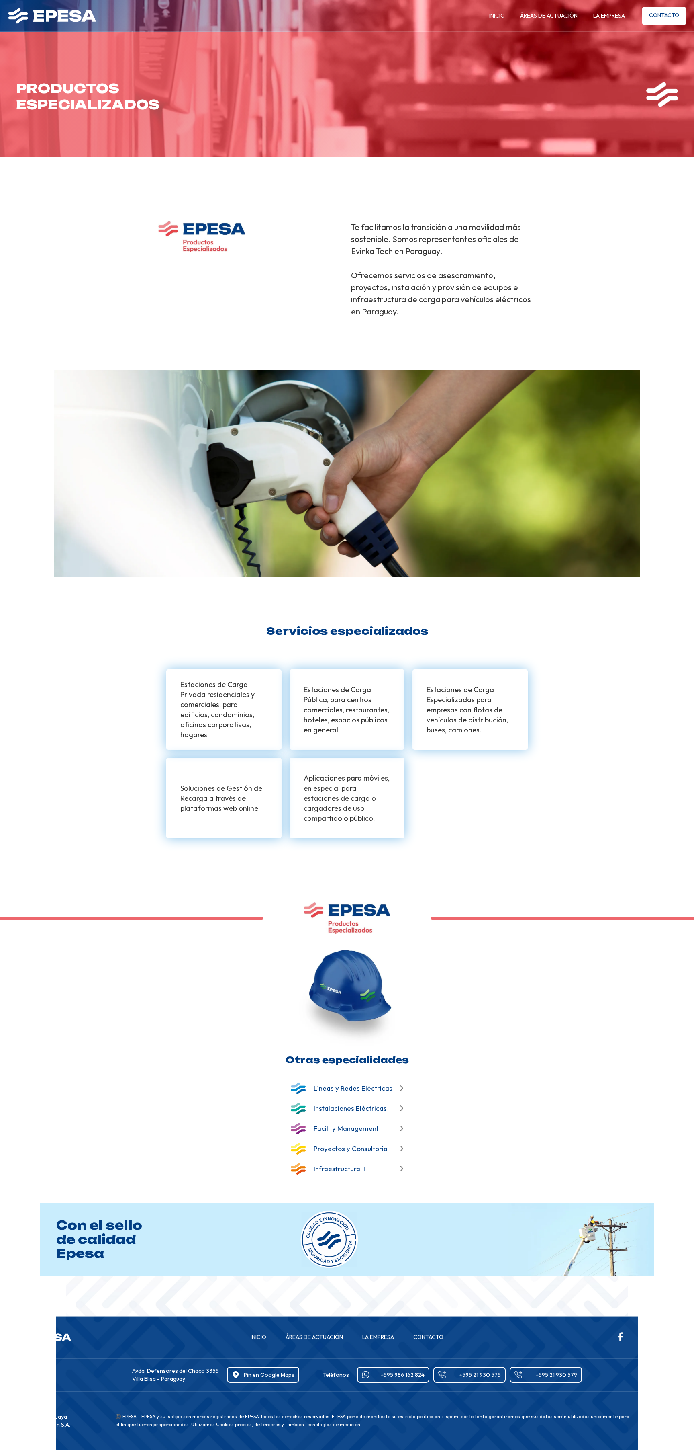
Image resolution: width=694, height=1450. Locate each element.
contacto (428, 1337)
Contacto (664, 15)
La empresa (609, 15)
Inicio (497, 15)
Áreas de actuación (549, 15)
